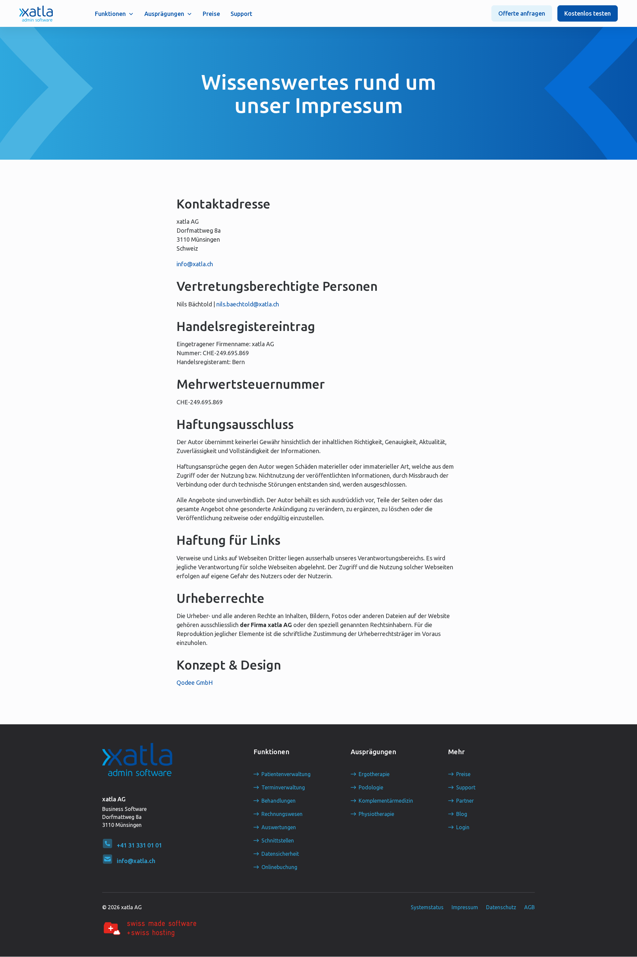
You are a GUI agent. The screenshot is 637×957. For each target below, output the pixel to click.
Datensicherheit (280, 854)
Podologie (371, 787)
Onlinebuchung (279, 867)
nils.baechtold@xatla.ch (247, 304)
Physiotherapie (376, 814)
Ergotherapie (374, 774)
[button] (114, 14)
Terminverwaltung (283, 787)
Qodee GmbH (195, 682)
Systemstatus (427, 907)
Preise (211, 13)
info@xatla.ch (195, 264)
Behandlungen (278, 801)
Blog (461, 814)
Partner (465, 801)
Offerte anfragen (521, 13)
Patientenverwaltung (286, 774)
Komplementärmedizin (386, 801)
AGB (529, 907)
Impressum (465, 907)
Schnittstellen (277, 840)
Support (241, 13)
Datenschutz (501, 907)
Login (462, 827)
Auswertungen (278, 827)
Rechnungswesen (282, 814)
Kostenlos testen (587, 13)
